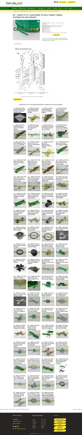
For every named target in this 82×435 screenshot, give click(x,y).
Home (15, 11)
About (60, 8)
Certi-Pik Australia (22, 428)
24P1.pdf (53, 40)
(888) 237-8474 (71, 2)
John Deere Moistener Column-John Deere (53, 39)
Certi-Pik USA (15, 428)
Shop (18, 11)
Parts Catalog (60, 419)
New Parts (15, 8)
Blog (66, 8)
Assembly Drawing (17, 43)
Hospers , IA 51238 (17, 421)
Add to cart (56, 34)
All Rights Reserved (42, 433)
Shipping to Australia (60, 427)
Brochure (60, 421)
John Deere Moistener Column (25, 11)
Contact (71, 8)
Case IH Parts (41, 8)
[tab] (17, 44)
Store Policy (60, 430)
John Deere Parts (31, 8)
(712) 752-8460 (63, 2)
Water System (65, 39)
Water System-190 (45, 40)
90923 (57, 38)
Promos (55, 8)
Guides (48, 8)
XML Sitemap (49, 433)
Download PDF (17, 99)
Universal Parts (22, 8)
